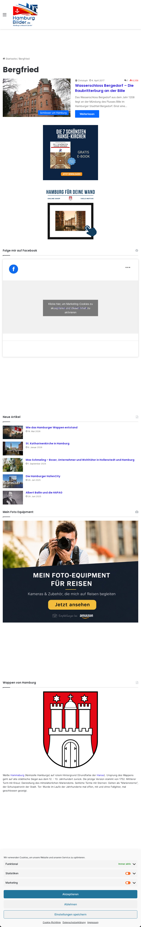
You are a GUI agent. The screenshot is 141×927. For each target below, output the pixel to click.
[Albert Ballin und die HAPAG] (13, 497)
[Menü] (4, 16)
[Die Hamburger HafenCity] (13, 481)
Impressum (92, 922)
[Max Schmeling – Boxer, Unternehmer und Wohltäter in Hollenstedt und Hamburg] (13, 465)
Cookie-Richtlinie (52, 922)
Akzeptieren (70, 894)
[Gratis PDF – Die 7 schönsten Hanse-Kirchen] (70, 152)
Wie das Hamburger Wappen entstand (51, 427)
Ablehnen (70, 904)
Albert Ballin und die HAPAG (44, 492)
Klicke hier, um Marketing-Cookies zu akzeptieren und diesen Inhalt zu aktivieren (70, 308)
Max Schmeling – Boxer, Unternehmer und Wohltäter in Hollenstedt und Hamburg (80, 460)
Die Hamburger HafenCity (43, 476)
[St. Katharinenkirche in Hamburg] (13, 448)
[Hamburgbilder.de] (25, 14)
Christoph (83, 80)
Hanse (100, 775)
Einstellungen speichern (70, 914)
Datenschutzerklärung (74, 922)
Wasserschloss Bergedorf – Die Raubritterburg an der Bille (104, 88)
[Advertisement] (70, 41)
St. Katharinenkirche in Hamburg (47, 443)
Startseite (11, 58)
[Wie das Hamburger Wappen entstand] (13, 432)
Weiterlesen (87, 113)
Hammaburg (17, 775)
